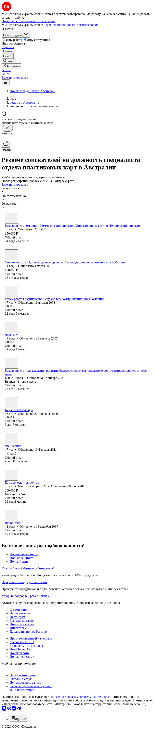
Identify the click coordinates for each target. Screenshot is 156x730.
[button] (6, 70)
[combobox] (20, 119)
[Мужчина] (11, 218)
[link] (8, 60)
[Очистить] (7, 128)
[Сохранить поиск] (6, 144)
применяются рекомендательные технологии (82, 696)
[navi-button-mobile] (6, 82)
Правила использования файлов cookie (71, 25)
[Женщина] (11, 327)
